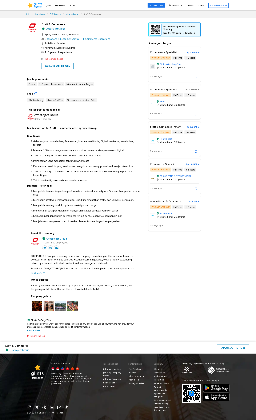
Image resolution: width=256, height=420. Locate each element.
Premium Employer (160, 57)
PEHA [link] (162, 101)
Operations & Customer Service (62, 39)
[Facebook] (44, 407)
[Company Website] (44, 248)
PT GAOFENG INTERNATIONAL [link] (175, 176)
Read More (36, 272)
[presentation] (34, 5)
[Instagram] (29, 407)
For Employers (217, 5)
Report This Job (37, 336)
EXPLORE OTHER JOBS (57, 65)
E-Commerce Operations (96, 39)
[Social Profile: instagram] (50, 248)
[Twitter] (37, 407)
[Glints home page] (34, 5)
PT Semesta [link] (166, 138)
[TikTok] (66, 407)
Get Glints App (156, 5)
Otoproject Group (55, 28)
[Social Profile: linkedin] (56, 248)
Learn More (34, 330)
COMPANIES (60, 5)
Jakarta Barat (72, 14)
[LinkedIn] (52, 407)
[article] (174, 64)
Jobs (49, 5)
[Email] (59, 407)
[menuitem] (175, 5)
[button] (43, 29)
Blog (72, 5)
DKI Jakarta (55, 14)
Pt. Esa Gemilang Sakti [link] (171, 64)
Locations (40, 14)
